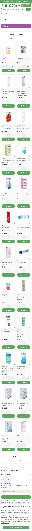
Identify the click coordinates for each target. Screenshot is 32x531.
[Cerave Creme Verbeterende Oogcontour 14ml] (24, 81)
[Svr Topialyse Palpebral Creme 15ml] (8, 81)
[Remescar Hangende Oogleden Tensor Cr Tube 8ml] (8, 358)
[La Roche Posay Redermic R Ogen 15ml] (24, 117)
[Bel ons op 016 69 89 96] (19, 5)
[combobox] (14, 9)
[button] (16, 26)
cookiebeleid (5, 523)
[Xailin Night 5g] (24, 252)
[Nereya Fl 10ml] (24, 358)
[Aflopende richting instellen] (22, 38)
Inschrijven (16, 497)
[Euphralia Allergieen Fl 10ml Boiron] (24, 393)
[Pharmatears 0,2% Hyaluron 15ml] (8, 117)
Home (3, 14)
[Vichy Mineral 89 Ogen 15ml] (8, 184)
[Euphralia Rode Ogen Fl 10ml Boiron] (8, 393)
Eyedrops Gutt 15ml (7, 296)
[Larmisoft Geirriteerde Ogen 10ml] (8, 150)
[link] (10, 460)
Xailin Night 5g (21, 262)
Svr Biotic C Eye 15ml (22, 437)
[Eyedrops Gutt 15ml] (8, 286)
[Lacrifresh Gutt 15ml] (8, 50)
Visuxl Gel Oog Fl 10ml (23, 60)
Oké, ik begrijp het (16, 527)
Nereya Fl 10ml (21, 368)
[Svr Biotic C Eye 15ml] (24, 427)
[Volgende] (22, 460)
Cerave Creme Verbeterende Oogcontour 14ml (22, 93)
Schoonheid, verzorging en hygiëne (15, 14)
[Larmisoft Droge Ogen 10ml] (24, 184)
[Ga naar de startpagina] (11, 5)
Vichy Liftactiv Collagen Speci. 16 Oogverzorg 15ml (7, 229)
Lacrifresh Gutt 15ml (7, 60)
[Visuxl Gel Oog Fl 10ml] (24, 50)
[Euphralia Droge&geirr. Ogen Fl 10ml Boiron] (8, 427)
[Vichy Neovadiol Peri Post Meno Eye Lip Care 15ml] (24, 286)
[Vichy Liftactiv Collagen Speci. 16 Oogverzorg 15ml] (8, 217)
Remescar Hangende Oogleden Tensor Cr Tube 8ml (7, 370)
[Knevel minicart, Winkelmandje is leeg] (22, 5)
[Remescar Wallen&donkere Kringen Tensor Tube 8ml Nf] (24, 321)
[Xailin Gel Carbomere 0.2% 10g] (24, 217)
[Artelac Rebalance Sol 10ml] (24, 150)
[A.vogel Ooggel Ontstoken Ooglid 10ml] (8, 321)
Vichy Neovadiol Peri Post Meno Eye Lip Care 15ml (23, 297)
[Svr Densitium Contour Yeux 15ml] (8, 252)
